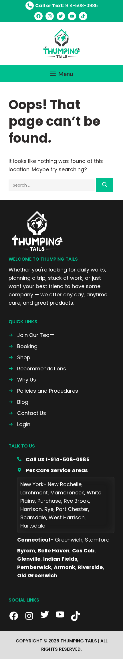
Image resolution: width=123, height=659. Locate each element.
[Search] (104, 185)
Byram (26, 550)
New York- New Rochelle (51, 484)
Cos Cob (83, 550)
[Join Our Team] (32, 335)
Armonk (64, 567)
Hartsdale (32, 525)
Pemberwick (34, 567)
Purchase (49, 500)
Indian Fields (60, 558)
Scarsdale (33, 517)
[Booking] (23, 346)
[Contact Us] (27, 413)
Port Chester (72, 509)
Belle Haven (54, 550)
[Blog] (18, 402)
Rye (48, 509)
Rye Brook (76, 500)
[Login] (19, 424)
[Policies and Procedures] (43, 391)
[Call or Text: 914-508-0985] (61, 5)
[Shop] (19, 357)
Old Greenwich (37, 575)
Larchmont (34, 492)
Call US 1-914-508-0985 (58, 459)
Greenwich (68, 539)
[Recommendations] (37, 368)
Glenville (29, 558)
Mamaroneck (67, 492)
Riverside (90, 567)
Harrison (31, 509)
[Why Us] (22, 380)
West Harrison (67, 517)
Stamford (97, 539)
